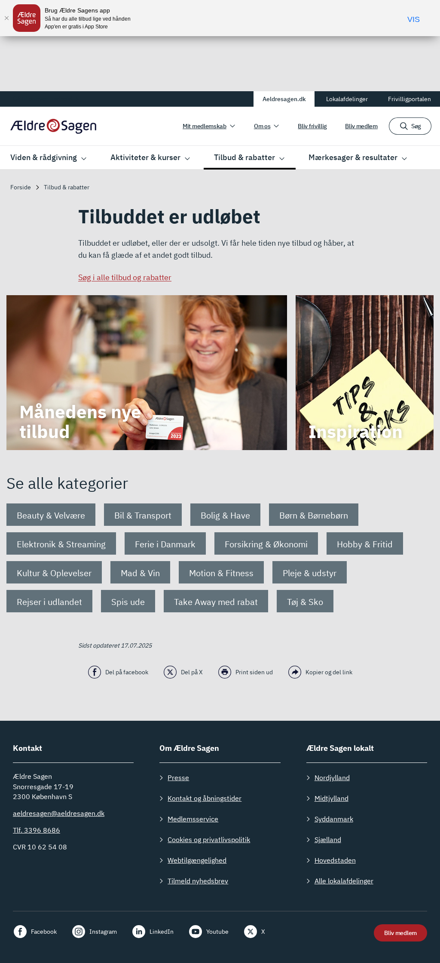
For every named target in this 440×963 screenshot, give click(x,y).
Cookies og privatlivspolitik (209, 839)
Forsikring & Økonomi (266, 544)
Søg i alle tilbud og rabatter (124, 277)
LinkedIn (162, 931)
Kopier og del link (329, 672)
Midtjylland (331, 798)
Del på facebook (126, 672)
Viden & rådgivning (43, 157)
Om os (262, 126)
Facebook (44, 931)
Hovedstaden (335, 860)
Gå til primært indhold (42, 98)
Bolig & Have (225, 515)
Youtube (217, 931)
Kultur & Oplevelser (54, 573)
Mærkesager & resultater (353, 157)
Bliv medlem (361, 126)
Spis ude (128, 602)
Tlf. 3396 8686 (36, 830)
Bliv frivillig (312, 126)
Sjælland (328, 839)
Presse (178, 777)
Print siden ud (254, 672)
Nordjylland (332, 777)
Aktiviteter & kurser (145, 157)
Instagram (103, 931)
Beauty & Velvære (51, 515)
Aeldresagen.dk (284, 99)
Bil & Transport (142, 515)
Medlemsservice (193, 819)
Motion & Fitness (221, 573)
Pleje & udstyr (309, 573)
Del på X (192, 672)
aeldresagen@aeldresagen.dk (58, 813)
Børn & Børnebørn (313, 515)
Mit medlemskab (204, 126)
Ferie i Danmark (165, 544)
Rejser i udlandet (49, 602)
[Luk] (6, 18)
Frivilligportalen (409, 99)
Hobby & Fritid (365, 544)
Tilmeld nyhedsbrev (198, 881)
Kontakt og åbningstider (204, 798)
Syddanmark (334, 819)
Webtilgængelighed (197, 860)
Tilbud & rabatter (244, 157)
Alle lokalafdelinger (344, 881)
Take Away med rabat (216, 602)
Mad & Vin (140, 573)
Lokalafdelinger (347, 99)
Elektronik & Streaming (61, 544)
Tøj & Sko (305, 602)
